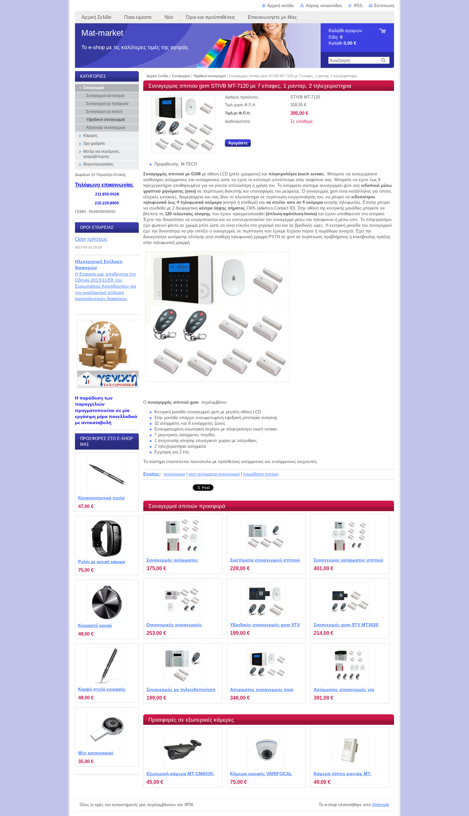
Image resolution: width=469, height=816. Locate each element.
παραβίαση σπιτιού (261, 474)
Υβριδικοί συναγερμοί (209, 76)
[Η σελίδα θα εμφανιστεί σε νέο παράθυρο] (184, 152)
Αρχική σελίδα (280, 5)
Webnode (380, 804)
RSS (358, 5)
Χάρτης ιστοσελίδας (324, 5)
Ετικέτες (151, 474)
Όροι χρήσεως (91, 239)
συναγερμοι (174, 474)
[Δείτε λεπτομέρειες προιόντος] (182, 536)
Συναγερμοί (181, 76)
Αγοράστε (238, 143)
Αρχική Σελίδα (157, 76)
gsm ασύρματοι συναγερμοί (214, 474)
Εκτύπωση (384, 5)
